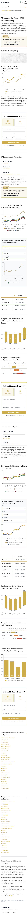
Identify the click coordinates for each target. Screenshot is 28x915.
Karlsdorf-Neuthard (7, 764)
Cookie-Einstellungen (5, 912)
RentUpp (11, 895)
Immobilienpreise (5, 7)
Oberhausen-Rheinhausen (8, 737)
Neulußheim (5, 748)
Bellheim (4, 768)
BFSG (14, 912)
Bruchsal (4, 783)
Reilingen (4, 755)
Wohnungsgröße (6, 257)
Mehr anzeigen (23, 7)
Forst (3, 770)
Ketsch (4, 779)
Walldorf (4, 781)
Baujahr (4, 251)
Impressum (3, 909)
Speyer (4, 753)
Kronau (4, 766)
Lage (3, 245)
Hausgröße (4, 517)
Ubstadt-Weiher (6, 777)
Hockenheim (5, 759)
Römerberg (5, 742)
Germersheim (5, 744)
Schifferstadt (5, 788)
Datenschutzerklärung (13, 909)
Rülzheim (4, 775)
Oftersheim (5, 786)
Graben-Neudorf (6, 746)
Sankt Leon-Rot (6, 757)
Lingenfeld (5, 751)
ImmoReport (5, 2)
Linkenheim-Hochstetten (8, 761)
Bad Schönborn (6, 772)
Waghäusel (5, 740)
